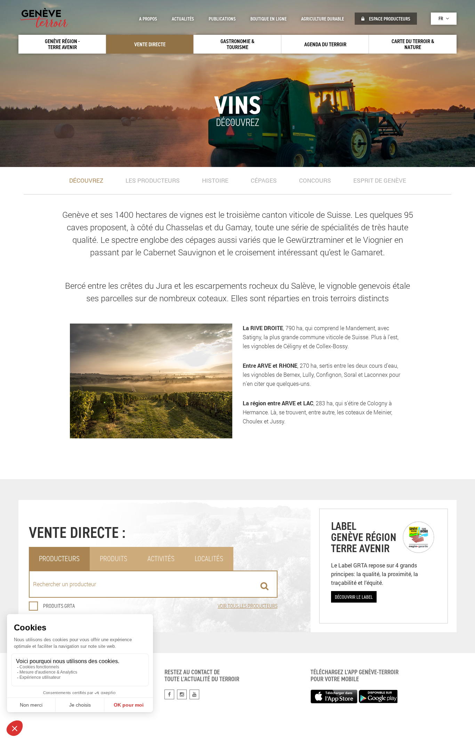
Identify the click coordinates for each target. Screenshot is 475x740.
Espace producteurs (389, 19)
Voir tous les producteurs (247, 606)
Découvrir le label (354, 597)
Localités (209, 558)
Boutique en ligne (268, 19)
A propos (148, 19)
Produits (113, 558)
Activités (161, 558)
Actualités (183, 19)
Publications (222, 19)
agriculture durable (322, 19)
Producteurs (59, 558)
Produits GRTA (59, 606)
